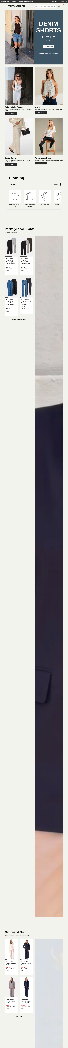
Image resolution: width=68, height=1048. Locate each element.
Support (63, 1)
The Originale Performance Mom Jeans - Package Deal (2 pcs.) (26, 302)
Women (13, 184)
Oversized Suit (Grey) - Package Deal (11, 1001)
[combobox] (44, 6)
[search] (54, 6)
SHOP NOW (48, 46)
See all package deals (19, 319)
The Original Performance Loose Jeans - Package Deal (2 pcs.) (10, 303)
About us (54, 1)
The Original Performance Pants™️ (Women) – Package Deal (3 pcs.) (26, 262)
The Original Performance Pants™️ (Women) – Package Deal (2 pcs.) (11, 262)
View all (56, 184)
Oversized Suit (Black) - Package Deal (26, 963)
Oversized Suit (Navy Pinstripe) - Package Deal (26, 1001)
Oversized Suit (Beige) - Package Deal (11, 963)
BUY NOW (19, 1016)
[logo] (16, 6)
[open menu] (6, 6)
